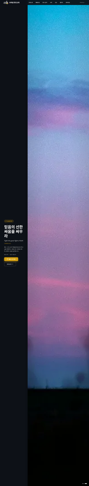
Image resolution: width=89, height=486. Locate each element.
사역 (51, 2)
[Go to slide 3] (86, 483)
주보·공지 (44, 2)
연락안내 (68, 2)
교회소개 (31, 2)
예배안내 (38, 2)
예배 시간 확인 (12, 259)
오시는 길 (9, 264)
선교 (56, 2)
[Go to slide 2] (85, 483)
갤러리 (61, 2)
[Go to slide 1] (83, 483)
